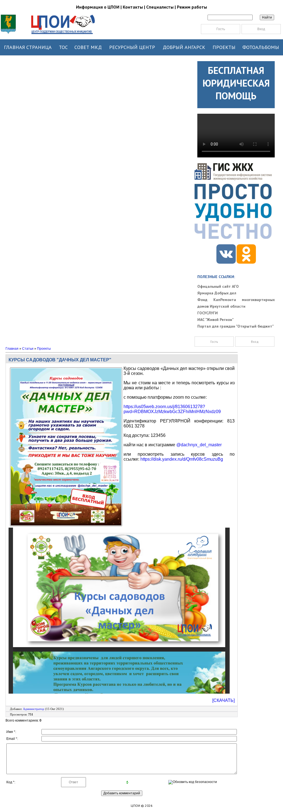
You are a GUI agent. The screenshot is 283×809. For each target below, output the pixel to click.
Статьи (27, 349)
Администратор (33, 709)
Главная (12, 349)
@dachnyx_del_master (199, 444)
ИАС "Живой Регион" (215, 319)
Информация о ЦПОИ (97, 7)
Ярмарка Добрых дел (216, 293)
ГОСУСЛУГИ (207, 312)
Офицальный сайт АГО (218, 286)
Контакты (133, 7)
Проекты (44, 349)
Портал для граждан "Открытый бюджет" (235, 326)
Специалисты (160, 7)
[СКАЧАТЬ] (223, 700)
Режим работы (192, 7)
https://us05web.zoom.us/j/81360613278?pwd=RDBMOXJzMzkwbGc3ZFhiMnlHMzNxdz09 (172, 409)
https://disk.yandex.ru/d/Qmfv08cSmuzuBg (181, 459)
